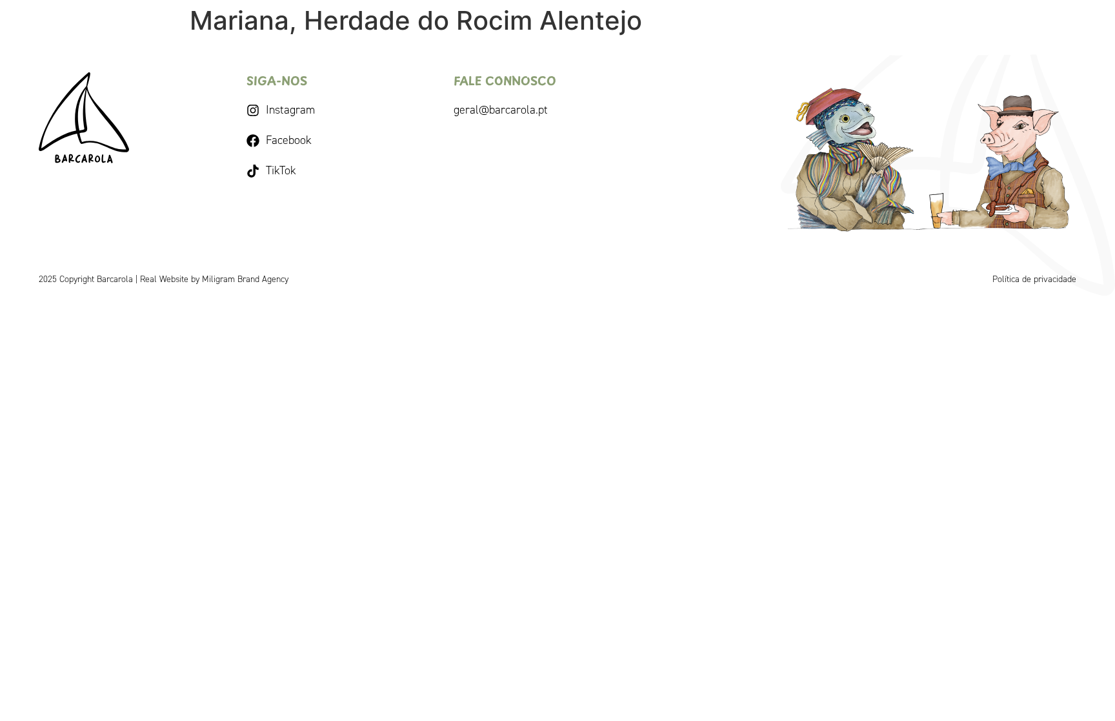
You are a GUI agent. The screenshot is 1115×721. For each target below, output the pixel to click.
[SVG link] (84, 117)
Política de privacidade (1034, 279)
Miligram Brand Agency (245, 279)
